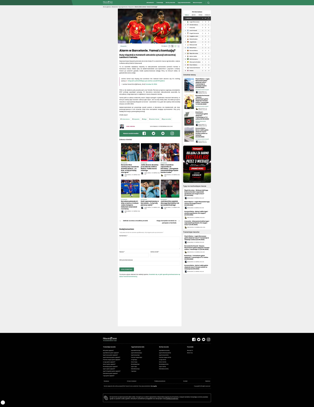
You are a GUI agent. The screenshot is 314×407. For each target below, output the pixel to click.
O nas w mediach (131, 381)
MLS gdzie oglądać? (108, 350)
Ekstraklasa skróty (164, 369)
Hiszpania (131, 7)
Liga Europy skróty (164, 355)
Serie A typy (134, 362)
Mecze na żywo (197, 2)
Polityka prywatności (159, 381)
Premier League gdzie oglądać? (111, 359)
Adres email (154, 252)
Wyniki (200, 15)
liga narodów (167, 119)
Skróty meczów (170, 2)
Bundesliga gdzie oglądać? (110, 366)
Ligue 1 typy (134, 366)
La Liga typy (134, 359)
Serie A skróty (162, 362)
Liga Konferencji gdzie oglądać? (111, 357)
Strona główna (107, 7)
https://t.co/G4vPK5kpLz (136, 81)
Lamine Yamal (154, 119)
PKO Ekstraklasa (197, 12)
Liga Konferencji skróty (165, 353)
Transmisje (159, 2)
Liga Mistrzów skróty (164, 350)
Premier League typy (136, 357)
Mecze (194, 15)
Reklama (207, 381)
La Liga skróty (162, 359)
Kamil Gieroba (130, 126)
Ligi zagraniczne (123, 7)
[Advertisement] (109, 33)
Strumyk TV (190, 350)
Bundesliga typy (135, 364)
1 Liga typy (133, 371)
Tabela (187, 15)
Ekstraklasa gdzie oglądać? (110, 373)
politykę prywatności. (172, 398)
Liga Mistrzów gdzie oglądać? (111, 353)
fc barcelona (125, 119)
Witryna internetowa (126, 260)
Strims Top (190, 353)
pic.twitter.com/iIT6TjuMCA (155, 81)
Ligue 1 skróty (162, 366)
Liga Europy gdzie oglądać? (110, 355)
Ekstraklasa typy (135, 369)
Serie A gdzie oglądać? (109, 364)
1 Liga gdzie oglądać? (108, 375)
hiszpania (136, 119)
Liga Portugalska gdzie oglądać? (112, 371)
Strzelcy (207, 15)
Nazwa (122, 252)
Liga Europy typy (135, 355)
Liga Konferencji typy (136, 353)
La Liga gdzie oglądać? (109, 362)
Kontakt (185, 381)
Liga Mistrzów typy (136, 350)
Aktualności (150, 2)
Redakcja (106, 381)
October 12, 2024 (151, 84)
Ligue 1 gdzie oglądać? (109, 369)
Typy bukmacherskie (184, 2)
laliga (145, 119)
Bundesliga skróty (163, 364)
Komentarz (123, 235)
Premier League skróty (165, 357)
